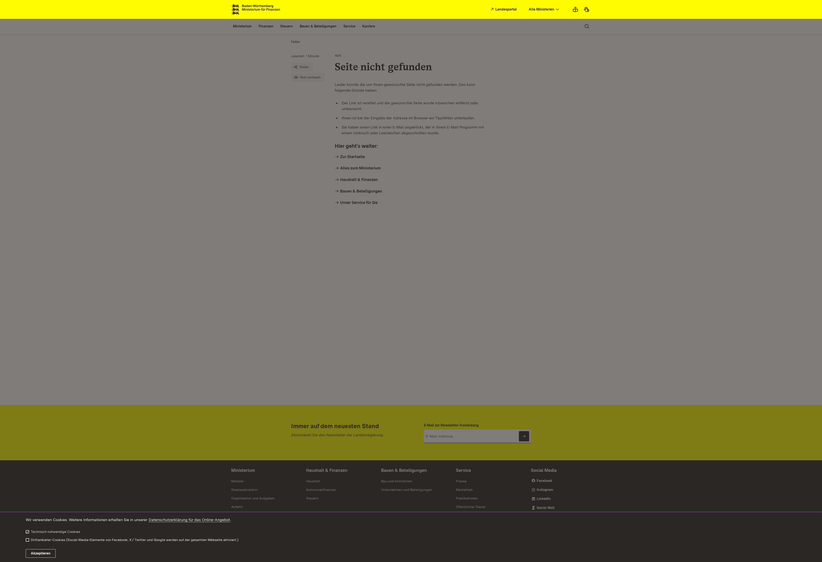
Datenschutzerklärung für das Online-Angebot (189, 519)
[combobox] (544, 9)
